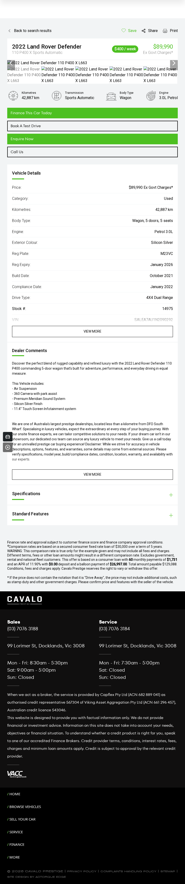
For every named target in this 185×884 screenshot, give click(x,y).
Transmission (74, 93)
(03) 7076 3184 (114, 628)
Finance (16, 844)
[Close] (8, 447)
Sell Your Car (22, 819)
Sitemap (167, 871)
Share (153, 30)
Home (14, 793)
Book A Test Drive (26, 126)
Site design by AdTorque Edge (36, 876)
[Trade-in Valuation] (8, 437)
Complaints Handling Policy (128, 871)
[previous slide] (11, 63)
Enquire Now (22, 139)
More (14, 857)
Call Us (17, 152)
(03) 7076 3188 (22, 628)
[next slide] (174, 63)
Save (132, 30)
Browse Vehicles (25, 806)
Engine (163, 93)
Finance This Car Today (31, 113)
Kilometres (29, 93)
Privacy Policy (81, 871)
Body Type (126, 93)
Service (16, 831)
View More (92, 331)
